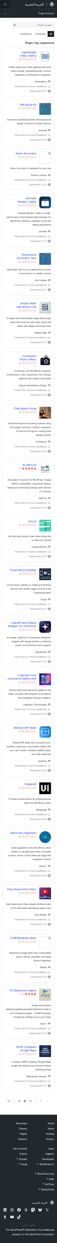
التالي (28, 1107)
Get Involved (20, 1148)
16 (30, 1101)
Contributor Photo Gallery (28, 357)
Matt (50, 1179)
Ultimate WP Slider (24, 727)
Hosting (50, 1133)
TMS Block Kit (27, 104)
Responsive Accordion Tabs (26, 256)
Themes (22, 1128)
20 (8, 1101)
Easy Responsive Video (21, 889)
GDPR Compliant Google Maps (26, 1048)
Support (50, 1153)
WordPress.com (44, 1173)
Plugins (23, 1133)
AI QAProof (29, 464)
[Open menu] (4, 4)
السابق (47, 1101)
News (51, 1128)
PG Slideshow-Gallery (23, 990)
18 (19, 1101)
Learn (51, 1148)
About (51, 1123)
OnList (32, 521)
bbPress (48, 1184)
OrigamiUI (30, 784)
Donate (21, 1159)
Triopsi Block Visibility (22, 570)
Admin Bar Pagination (23, 832)
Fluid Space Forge (25, 408)
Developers (48, 1159)
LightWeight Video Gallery (28, 54)
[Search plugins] (14, 25)
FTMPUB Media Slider (23, 938)
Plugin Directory (46, 13)
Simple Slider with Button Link (26, 305)
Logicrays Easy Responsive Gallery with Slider (21, 677)
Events (23, 1153)
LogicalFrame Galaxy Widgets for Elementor (22, 624)
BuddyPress (46, 1189)
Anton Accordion (25, 153)
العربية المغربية (39, 1202)
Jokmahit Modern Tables (27, 200)
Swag (22, 1164)
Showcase (21, 1123)
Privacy (50, 1139)
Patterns (22, 1139)
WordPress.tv (45, 1164)
